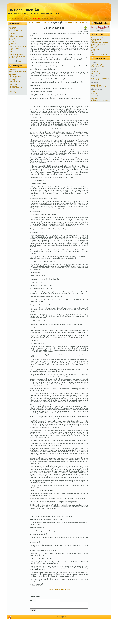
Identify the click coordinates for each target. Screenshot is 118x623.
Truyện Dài (45, 23)
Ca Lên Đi (12, 78)
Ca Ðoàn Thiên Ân (23, 10)
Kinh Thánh (28, 18)
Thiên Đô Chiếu (96, 73)
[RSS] (10, 617)
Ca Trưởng (12, 79)
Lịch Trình (51, 18)
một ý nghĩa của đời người (17, 56)
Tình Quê (94, 93)
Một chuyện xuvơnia (15, 45)
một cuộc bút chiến (14, 48)
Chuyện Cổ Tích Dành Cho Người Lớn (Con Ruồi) (99, 43)
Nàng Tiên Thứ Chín (97, 66)
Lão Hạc (11, 32)
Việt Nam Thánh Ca (15, 88)
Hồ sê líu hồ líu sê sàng (98, 87)
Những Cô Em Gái (97, 80)
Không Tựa (12, 27)
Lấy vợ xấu (12, 33)
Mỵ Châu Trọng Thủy (97, 65)
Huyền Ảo (94, 92)
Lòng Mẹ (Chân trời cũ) (16, 37)
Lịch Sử (37, 23)
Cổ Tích (30, 23)
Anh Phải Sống (95, 51)
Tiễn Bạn (94, 98)
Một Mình (11, 51)
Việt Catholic (13, 86)
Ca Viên (57, 18)
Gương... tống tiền (96, 85)
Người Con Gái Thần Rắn (99, 54)
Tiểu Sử (93, 41)
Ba (92, 52)
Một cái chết (12, 43)
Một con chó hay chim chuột (17, 46)
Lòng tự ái (12, 38)
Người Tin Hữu (14, 84)
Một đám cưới (13, 58)
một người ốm (13, 53)
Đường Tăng (95, 49)
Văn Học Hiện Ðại (71, 23)
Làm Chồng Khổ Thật (15, 30)
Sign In (107, 18)
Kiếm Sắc (12, 29)
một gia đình (12, 50)
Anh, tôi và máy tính (97, 38)
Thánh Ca (12, 18)
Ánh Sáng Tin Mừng (15, 76)
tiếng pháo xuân (96, 39)
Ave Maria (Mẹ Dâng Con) (17, 71)
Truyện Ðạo (19, 18)
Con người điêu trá (54, 589)
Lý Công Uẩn (95, 72)
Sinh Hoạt (44, 18)
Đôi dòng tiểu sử (96, 46)
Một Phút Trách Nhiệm (16, 54)
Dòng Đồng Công (15, 81)
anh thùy (93, 47)
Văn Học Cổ (82, 23)
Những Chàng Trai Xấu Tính (100, 78)
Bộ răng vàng (65, 589)
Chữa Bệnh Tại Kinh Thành (99, 100)
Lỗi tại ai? (12, 35)
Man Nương (12, 40)
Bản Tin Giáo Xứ (14, 93)
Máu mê (11, 41)
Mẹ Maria (12, 83)
